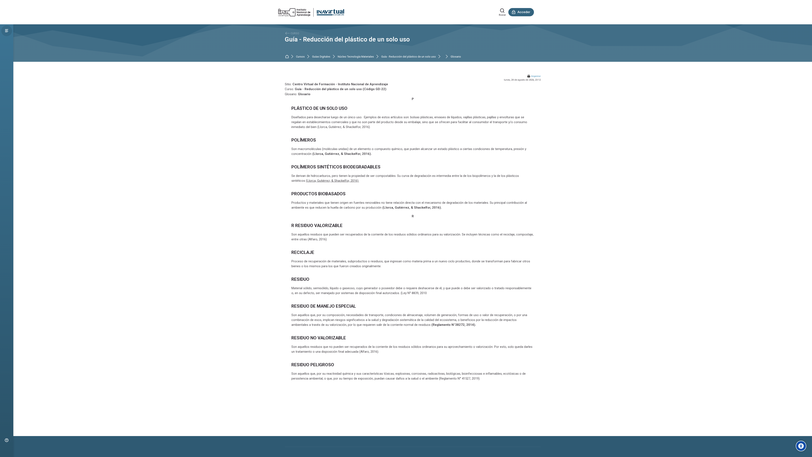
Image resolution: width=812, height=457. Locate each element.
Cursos (300, 56)
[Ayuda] (6, 440)
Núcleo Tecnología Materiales (356, 56)
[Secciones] (6, 30)
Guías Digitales (321, 56)
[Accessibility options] (801, 446)
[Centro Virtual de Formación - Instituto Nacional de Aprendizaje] (311, 12)
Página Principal (288, 57)
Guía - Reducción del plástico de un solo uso (347, 39)
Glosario (456, 56)
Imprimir (536, 76)
